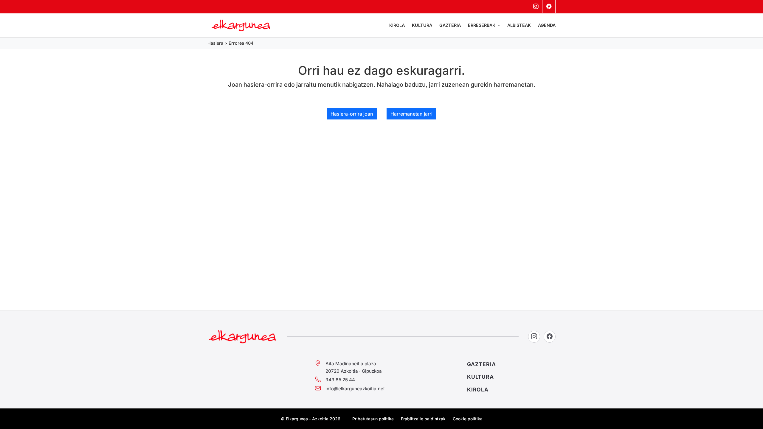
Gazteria (450, 25)
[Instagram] (535, 6)
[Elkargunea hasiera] (242, 336)
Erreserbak (482, 25)
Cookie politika (468, 418)
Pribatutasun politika (373, 418)
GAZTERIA (481, 364)
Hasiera (215, 43)
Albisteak (519, 25)
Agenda (547, 25)
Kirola (397, 25)
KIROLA (477, 389)
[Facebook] (549, 6)
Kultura (422, 25)
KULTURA (480, 377)
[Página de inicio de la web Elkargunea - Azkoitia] (241, 25)
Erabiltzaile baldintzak (423, 418)
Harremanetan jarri (411, 114)
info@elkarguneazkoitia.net (355, 388)
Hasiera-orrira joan (352, 114)
